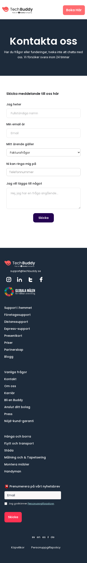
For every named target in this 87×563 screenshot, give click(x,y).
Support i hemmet (18, 308)
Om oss (10, 386)
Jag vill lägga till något (24, 183)
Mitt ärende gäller (20, 144)
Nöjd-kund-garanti (19, 421)
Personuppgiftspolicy (45, 547)
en (38, 537)
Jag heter (13, 104)
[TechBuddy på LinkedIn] (20, 279)
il (48, 537)
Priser (8, 343)
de (52, 537)
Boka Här (74, 10)
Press (8, 414)
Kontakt (10, 379)
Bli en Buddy (13, 400)
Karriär (9, 393)
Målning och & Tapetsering (25, 457)
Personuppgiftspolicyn (41, 503)
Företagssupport (17, 315)
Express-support (17, 329)
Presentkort (13, 336)
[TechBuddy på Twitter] (31, 279)
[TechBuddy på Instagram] (9, 279)
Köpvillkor (17, 547)
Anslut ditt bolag (17, 407)
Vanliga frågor (15, 372)
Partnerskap (13, 350)
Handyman (12, 471)
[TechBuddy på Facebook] (41, 279)
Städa (9, 450)
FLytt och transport (19, 443)
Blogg (8, 357)
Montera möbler (16, 464)
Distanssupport (16, 322)
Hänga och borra (17, 436)
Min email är (15, 124)
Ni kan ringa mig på (21, 164)
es (44, 537)
